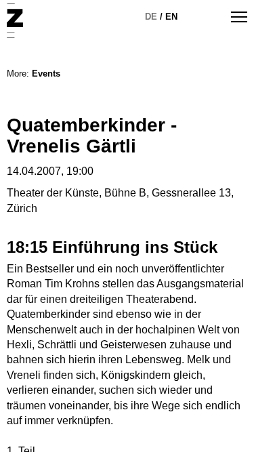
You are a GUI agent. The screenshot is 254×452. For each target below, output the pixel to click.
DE (151, 17)
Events (46, 73)
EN (171, 17)
